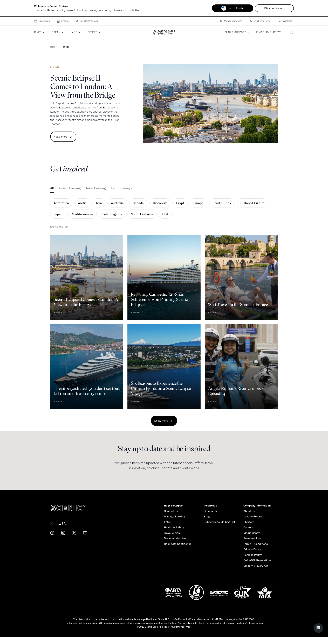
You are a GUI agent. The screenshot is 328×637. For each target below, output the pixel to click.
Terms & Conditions (255, 544)
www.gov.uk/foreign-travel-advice (245, 623)
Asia (99, 203)
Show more (161, 420)
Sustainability (252, 538)
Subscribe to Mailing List (219, 522)
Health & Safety (174, 527)
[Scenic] (164, 32)
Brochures (44, 21)
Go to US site (236, 8)
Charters (248, 522)
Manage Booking (233, 21)
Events (65, 21)
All (52, 188)
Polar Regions (112, 214)
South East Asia (142, 214)
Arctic (82, 203)
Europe (198, 203)
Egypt (180, 203)
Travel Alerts (172, 533)
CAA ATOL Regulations (257, 560)
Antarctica (61, 203)
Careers (248, 527)
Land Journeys (121, 188)
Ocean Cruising (70, 188)
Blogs (207, 516)
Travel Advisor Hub (175, 538)
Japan (58, 214)
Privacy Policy (252, 549)
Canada (138, 203)
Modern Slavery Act (255, 566)
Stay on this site (274, 8)
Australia (117, 203)
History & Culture (252, 203)
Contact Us (171, 511)
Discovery (160, 203)
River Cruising (96, 188)
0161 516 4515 (262, 21)
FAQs (167, 522)
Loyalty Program (89, 21)
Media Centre (251, 533)
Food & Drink (222, 203)
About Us (249, 511)
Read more (60, 136)
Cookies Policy (252, 555)
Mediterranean (82, 214)
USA (165, 214)
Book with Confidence (178, 544)
